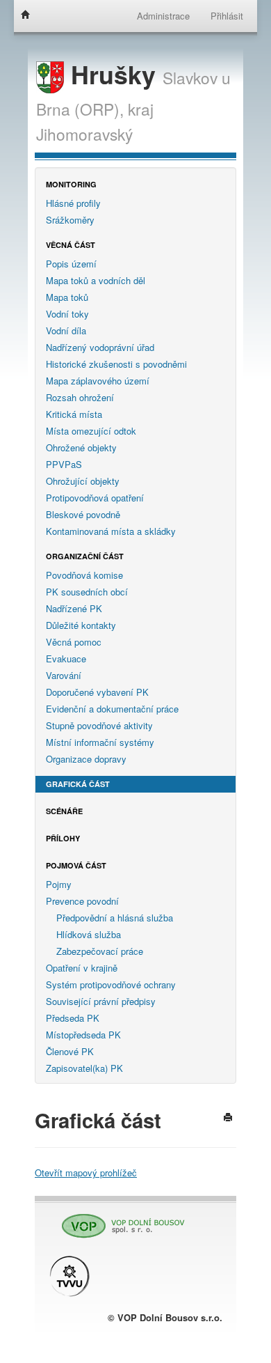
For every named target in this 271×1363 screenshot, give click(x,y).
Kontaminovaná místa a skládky (111, 531)
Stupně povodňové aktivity (99, 725)
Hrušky (113, 74)
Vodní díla (66, 330)
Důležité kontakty (81, 625)
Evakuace (66, 658)
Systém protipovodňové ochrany (111, 984)
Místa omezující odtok (91, 430)
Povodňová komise (84, 575)
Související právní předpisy (101, 1001)
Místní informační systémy (100, 742)
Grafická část (78, 784)
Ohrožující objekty (83, 481)
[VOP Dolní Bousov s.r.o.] (118, 1219)
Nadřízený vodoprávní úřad (100, 347)
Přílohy (63, 838)
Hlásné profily (73, 203)
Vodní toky (67, 313)
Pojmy (59, 884)
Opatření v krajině (81, 967)
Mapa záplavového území (97, 380)
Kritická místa (74, 414)
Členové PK (70, 1051)
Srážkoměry (70, 219)
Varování (63, 675)
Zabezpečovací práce (99, 951)
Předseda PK (72, 1018)
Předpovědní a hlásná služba (114, 917)
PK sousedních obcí (87, 591)
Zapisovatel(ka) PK (84, 1068)
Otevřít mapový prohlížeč (86, 1172)
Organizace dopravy (86, 758)
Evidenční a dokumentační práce (112, 708)
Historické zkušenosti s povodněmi (116, 364)
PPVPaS (64, 464)
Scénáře (64, 811)
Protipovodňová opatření (95, 497)
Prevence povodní (82, 901)
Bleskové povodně (83, 514)
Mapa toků (67, 297)
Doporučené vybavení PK (97, 692)
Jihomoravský (84, 134)
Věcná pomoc (73, 641)
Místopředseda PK (83, 1034)
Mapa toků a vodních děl (95, 280)
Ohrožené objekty (81, 447)
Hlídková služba (88, 934)
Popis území (71, 263)
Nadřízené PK (74, 608)
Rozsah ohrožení (80, 397)
